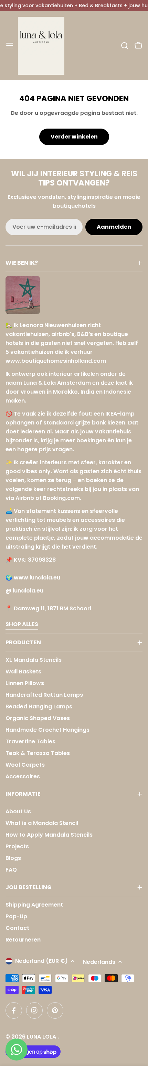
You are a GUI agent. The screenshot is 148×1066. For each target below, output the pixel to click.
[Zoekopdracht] (124, 45)
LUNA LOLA (42, 1037)
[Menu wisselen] (10, 45)
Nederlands (99, 962)
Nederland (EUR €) (41, 961)
